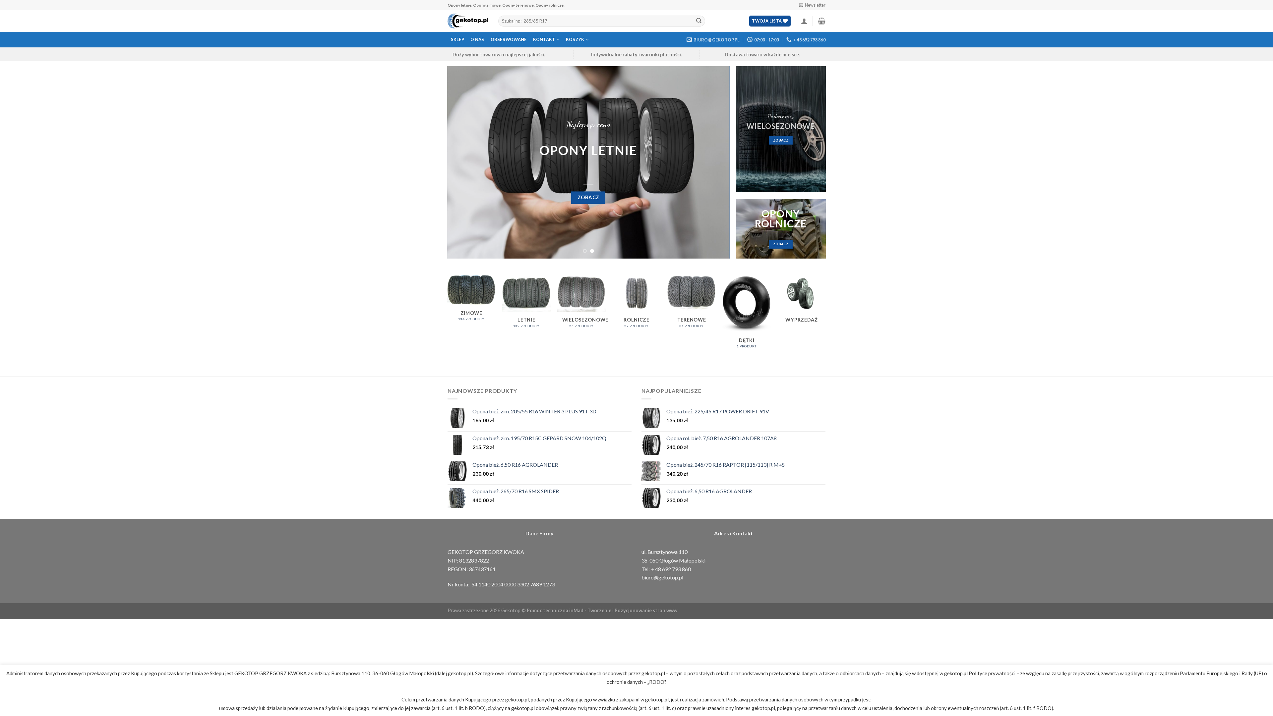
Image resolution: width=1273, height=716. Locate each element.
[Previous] (461, 162)
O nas (477, 39)
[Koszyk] (821, 21)
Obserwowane (509, 39)
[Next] (716, 162)
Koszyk (575, 39)
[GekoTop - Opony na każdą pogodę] (468, 21)
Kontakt (544, 39)
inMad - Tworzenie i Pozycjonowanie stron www (623, 610)
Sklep (457, 39)
